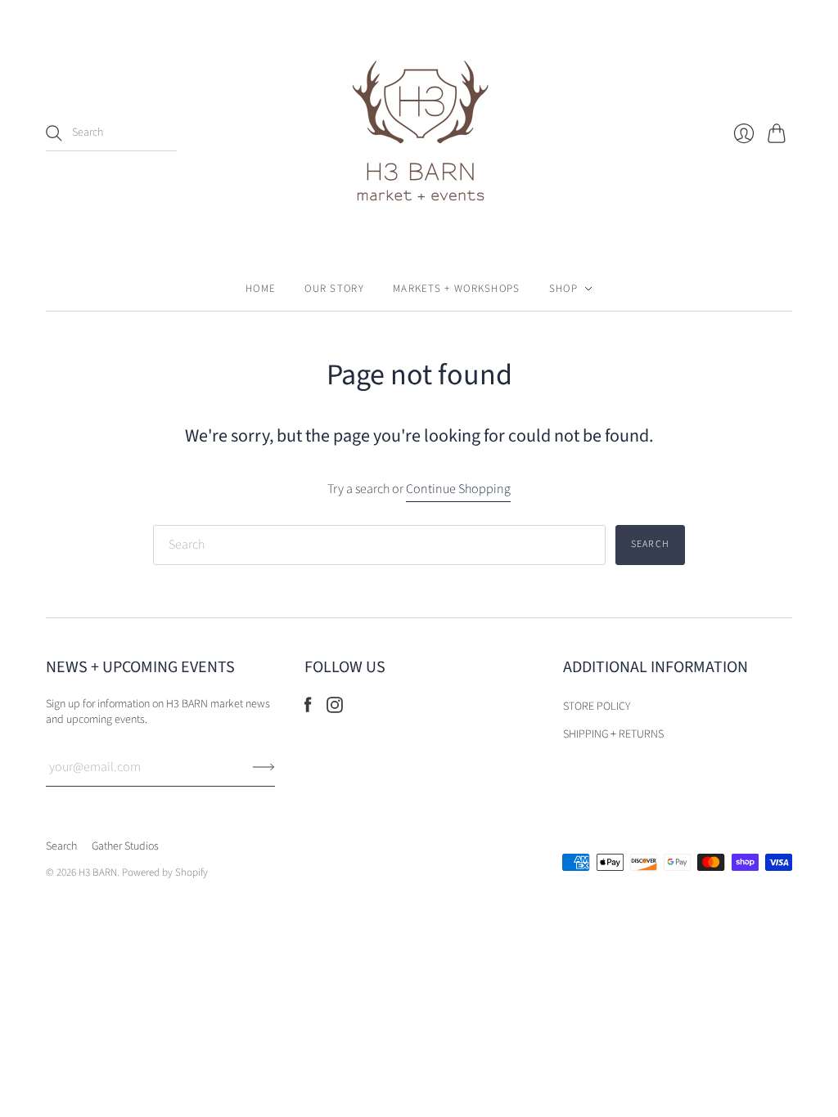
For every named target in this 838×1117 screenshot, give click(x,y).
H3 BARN (98, 872)
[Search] (54, 133)
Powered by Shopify (165, 872)
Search (61, 846)
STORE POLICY (596, 706)
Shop (563, 288)
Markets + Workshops (456, 288)
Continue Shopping (458, 489)
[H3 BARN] (419, 133)
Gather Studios (125, 846)
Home (261, 288)
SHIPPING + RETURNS (613, 734)
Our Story (334, 288)
